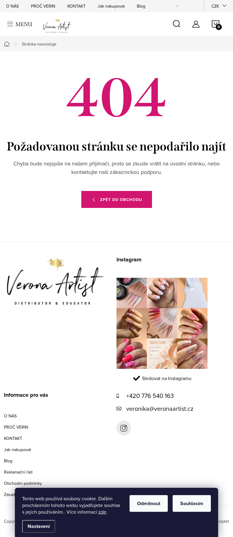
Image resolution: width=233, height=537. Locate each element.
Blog (141, 6)
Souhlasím (191, 503)
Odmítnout (148, 503)
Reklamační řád (18, 472)
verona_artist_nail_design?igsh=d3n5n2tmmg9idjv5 (123, 428)
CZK (215, 6)
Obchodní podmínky (23, 483)
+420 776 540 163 (150, 395)
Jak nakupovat (111, 6)
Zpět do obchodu (121, 199)
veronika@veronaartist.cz (159, 408)
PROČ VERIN (43, 6)
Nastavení (39, 526)
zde (102, 511)
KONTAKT (76, 6)
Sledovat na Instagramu (166, 378)
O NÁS (12, 6)
